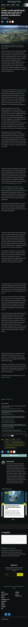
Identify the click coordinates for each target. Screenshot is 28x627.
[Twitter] (5, 22)
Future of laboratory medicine (8, 420)
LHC (19, 439)
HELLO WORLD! (4, 594)
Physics (7, 442)
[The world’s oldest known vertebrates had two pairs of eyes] (14, 497)
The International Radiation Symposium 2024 (11, 430)
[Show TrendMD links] (25, 435)
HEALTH (8, 4)
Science (3, 8)
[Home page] (14, 2)
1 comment (15, 455)
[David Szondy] (3, 463)
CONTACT (3, 606)
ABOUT (2, 597)
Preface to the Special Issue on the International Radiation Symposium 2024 (14, 406)
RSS (2, 608)
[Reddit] (10, 22)
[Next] (24, 504)
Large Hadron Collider (17, 442)
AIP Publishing (8, 399)
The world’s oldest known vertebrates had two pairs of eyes (13, 507)
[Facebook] (2, 22)
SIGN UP (13, 4)
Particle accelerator (10, 447)
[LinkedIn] (7, 22)
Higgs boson (23, 91)
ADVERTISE (3, 601)
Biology (6, 492)
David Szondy (10, 461)
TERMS (2, 603)
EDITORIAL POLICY (5, 599)
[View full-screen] (26, 26)
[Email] (13, 22)
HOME (17, 4)
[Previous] (3, 504)
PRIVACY (3, 605)
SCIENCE (3, 4)
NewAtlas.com (18, 595)
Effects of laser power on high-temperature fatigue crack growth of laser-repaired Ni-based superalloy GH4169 (13, 417)
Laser (13, 439)
